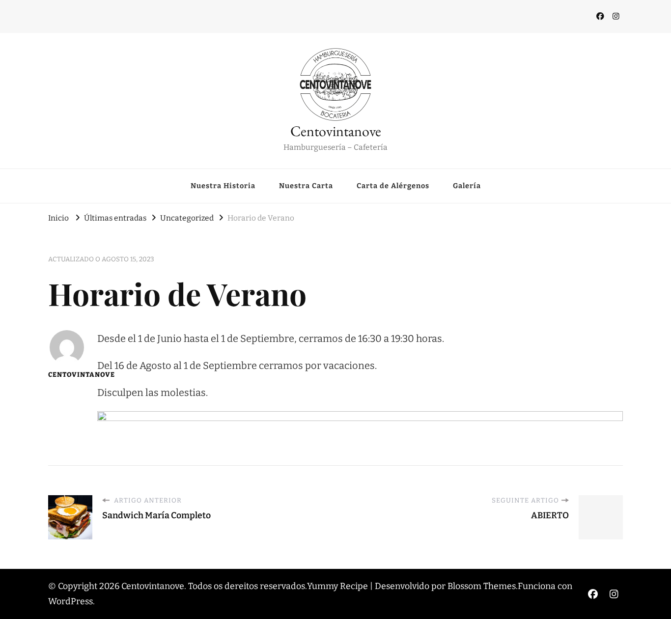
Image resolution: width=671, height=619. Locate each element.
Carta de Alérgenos (393, 185)
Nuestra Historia (223, 185)
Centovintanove (335, 131)
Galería (467, 185)
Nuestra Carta (306, 185)
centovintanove (66, 375)
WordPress (70, 601)
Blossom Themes (481, 586)
